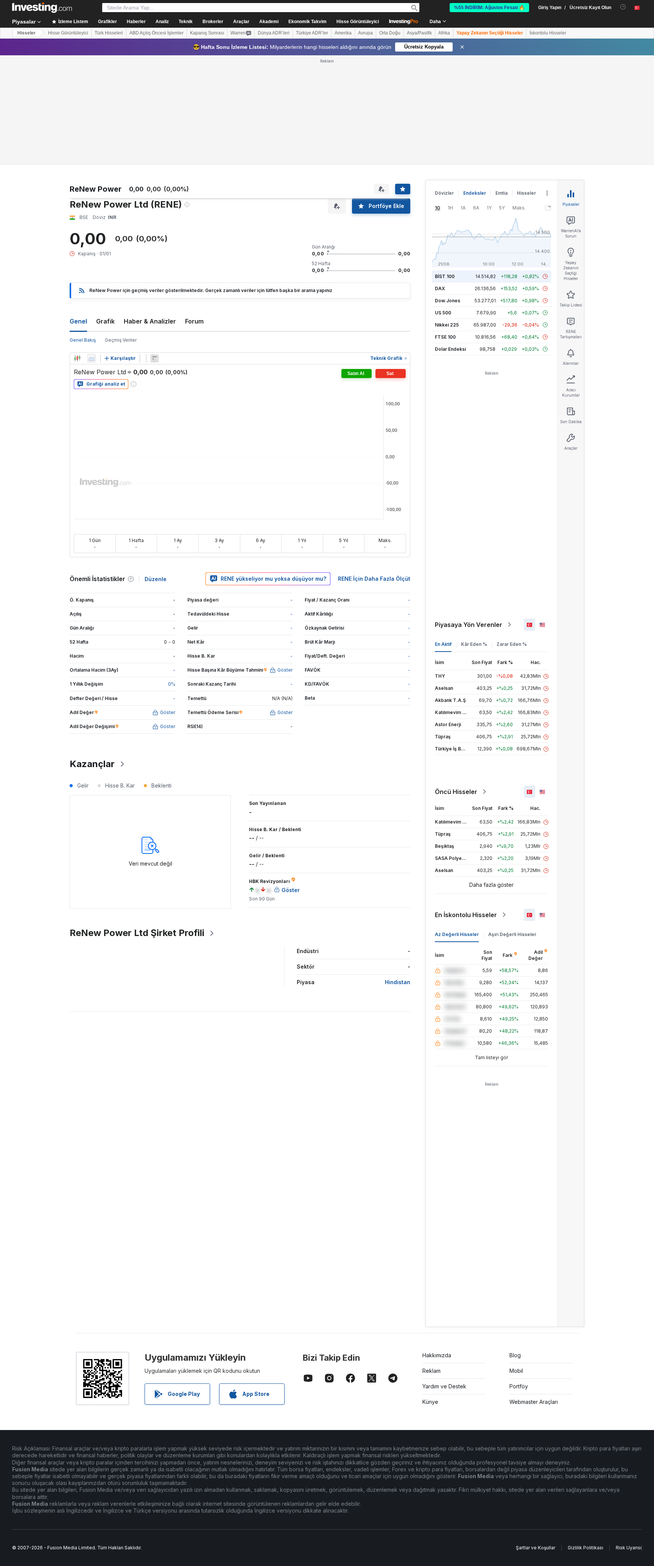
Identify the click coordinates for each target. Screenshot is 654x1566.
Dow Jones (447, 300)
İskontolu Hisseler (547, 33)
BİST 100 (445, 276)
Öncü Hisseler (456, 792)
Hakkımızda (436, 1355)
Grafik (105, 321)
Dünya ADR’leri (274, 33)
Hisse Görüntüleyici (357, 21)
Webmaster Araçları (533, 1402)
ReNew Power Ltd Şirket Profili (137, 932)
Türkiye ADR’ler (312, 33)
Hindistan (397, 982)
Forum (194, 321)
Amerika (343, 33)
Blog (515, 1355)
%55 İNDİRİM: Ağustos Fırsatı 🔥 (489, 7)
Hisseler (26, 33)
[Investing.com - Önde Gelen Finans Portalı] (42, 7)
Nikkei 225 (447, 325)
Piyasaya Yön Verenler (468, 624)
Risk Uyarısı (629, 1547)
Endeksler (474, 193)
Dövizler (444, 193)
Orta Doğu (389, 33)
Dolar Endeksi (450, 349)
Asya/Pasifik (419, 33)
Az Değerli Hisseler (457, 934)
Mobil (516, 1371)
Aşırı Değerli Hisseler (512, 934)
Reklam (431, 1371)
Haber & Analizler (150, 321)
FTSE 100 (445, 337)
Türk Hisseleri (109, 33)
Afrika (444, 33)
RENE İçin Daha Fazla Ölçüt (374, 578)
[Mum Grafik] (77, 358)
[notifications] (623, 7)
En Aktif (443, 644)
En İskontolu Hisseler (466, 915)
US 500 (443, 313)
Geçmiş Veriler (121, 340)
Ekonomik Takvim (307, 21)
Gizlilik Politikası (585, 1547)
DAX (440, 288)
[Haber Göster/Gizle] (154, 358)
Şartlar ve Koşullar (535, 1547)
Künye (430, 1402)
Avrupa (365, 33)
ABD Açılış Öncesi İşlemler (156, 33)
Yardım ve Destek (444, 1386)
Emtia (501, 193)
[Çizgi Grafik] (91, 358)
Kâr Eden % (474, 644)
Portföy (518, 1386)
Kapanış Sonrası (207, 33)
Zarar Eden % (512, 644)
